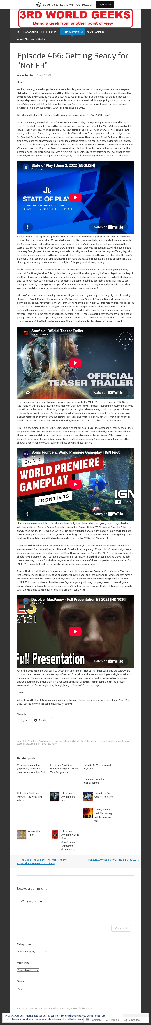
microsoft (102, 741)
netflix (111, 741)
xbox (54, 744)
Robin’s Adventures (72, 31)
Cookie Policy (76, 1019)
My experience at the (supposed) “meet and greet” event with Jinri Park (31, 768)
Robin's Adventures (43, 741)
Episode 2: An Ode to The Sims (103, 794)
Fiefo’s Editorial (49, 31)
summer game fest (41, 744)
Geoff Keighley (88, 741)
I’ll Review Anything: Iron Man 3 (68, 796)
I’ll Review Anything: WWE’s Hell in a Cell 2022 (113, 859)
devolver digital (68, 741)
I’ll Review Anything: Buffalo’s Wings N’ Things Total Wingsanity (64, 768)
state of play (23, 744)
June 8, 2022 (44, 75)
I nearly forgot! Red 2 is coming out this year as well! (103, 815)
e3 (78, 741)
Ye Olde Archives (95, 31)
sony (126, 741)
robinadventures (26, 75)
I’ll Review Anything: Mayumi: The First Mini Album (29, 796)
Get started (105, 4)
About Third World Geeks (31, 39)
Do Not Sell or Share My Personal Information (68, 1008)
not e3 (119, 741)
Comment (121, 928)
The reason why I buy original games (94, 780)
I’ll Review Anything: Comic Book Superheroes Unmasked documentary (70, 840)
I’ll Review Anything (27, 31)
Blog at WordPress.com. (30, 1008)
